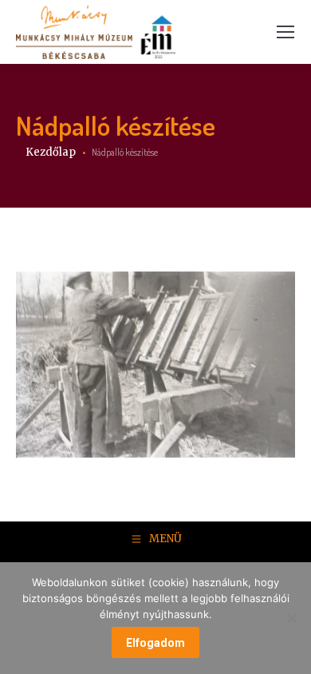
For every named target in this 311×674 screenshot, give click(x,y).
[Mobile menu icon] (285, 32)
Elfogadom (155, 642)
